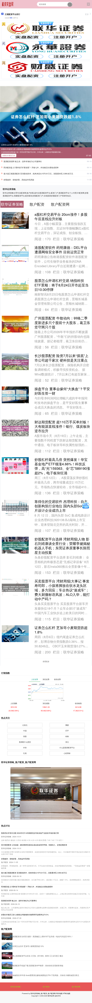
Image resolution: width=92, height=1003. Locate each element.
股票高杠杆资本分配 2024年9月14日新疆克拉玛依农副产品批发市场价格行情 (30, 833)
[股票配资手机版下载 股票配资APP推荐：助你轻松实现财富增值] (7, 965)
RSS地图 (59, 993)
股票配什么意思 (25, 742)
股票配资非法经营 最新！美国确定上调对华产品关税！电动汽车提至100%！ (42, 936)
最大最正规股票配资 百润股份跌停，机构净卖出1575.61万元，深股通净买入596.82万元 (38, 173)
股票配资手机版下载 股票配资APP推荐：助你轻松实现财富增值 (37, 965)
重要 (67, 725)
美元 (67, 742)
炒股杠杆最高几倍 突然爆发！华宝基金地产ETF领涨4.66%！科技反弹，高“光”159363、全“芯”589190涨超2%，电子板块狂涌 (62, 466)
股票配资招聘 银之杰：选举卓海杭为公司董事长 (23, 161)
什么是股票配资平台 (67, 747)
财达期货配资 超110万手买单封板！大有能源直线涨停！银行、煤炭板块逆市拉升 (62, 426)
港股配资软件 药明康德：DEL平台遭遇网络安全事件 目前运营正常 (60, 249)
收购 (67, 736)
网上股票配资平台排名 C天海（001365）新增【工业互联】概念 (37, 956)
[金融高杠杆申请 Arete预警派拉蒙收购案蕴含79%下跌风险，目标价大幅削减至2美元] (7, 975)
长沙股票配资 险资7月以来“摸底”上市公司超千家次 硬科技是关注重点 (61, 357)
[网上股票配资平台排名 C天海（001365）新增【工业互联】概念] (7, 955)
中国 (25, 730)
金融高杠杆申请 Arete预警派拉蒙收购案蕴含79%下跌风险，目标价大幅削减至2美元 (45, 975)
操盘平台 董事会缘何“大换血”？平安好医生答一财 (62, 391)
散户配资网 (76, 986)
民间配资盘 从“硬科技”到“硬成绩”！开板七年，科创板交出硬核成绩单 (31, 167)
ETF (67, 730)
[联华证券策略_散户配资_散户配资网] (8, 4)
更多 (87, 14)
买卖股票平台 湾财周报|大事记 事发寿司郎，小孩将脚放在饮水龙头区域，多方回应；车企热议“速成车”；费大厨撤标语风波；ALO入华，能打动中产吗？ (62, 589)
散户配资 (46, 986)
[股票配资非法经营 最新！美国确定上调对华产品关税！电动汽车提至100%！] (7, 936)
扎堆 (25, 753)
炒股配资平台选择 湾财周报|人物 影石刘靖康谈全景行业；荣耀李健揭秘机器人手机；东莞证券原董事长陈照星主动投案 (62, 545)
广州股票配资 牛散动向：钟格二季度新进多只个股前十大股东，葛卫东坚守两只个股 (62, 322)
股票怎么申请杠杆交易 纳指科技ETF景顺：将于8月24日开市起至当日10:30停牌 (61, 285)
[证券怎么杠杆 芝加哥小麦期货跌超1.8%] (46, 116)
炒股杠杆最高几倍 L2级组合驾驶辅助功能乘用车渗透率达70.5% (26, 149)
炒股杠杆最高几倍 (9, 155)
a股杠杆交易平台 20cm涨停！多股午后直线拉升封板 (60, 216)
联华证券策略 (16, 986)
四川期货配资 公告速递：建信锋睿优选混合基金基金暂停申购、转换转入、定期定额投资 (34, 845)
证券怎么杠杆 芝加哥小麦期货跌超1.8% (17, 144)
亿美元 (24, 725)
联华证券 (51, 996)
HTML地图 (66, 993)
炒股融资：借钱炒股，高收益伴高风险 (19, 179)
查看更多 (46, 661)
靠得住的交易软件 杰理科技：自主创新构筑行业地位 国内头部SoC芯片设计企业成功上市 (61, 506)
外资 (25, 747)
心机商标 (67, 753)
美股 (25, 736)
